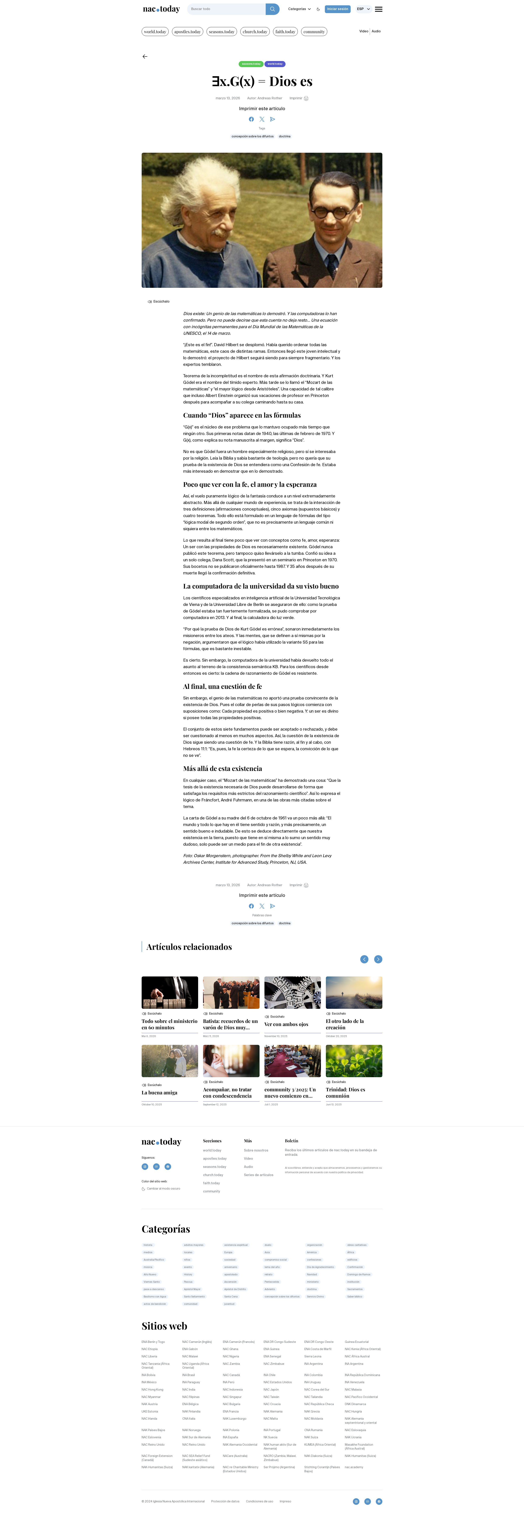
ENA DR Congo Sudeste (280, 1342)
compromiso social (276, 1260)
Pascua (188, 1282)
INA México (149, 1382)
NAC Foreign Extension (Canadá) (157, 1458)
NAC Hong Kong (152, 1389)
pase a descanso (154, 1289)
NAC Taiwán (271, 1397)
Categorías (297, 9)
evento (188, 1267)
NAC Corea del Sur (316, 1389)
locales (188, 1252)
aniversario (230, 1267)
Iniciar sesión (337, 9)
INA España (230, 1437)
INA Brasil (188, 1375)
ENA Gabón (190, 1349)
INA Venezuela (354, 1382)
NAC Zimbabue (274, 1364)
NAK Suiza (311, 1437)
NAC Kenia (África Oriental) (363, 1349)
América (312, 1252)
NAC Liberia (149, 1356)
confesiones (314, 1260)
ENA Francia (231, 1411)
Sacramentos (355, 1289)
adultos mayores (193, 1245)
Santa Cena (231, 1297)
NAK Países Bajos (153, 1430)
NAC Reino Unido (153, 1444)
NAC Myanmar (151, 1397)
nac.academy (354, 1467)
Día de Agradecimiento (320, 1267)
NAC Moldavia (313, 1418)
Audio (376, 31)
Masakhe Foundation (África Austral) (359, 1446)
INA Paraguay (191, 1382)
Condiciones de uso (259, 1501)
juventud (229, 1304)
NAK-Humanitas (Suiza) (360, 1456)
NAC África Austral (357, 1356)
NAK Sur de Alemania (196, 1437)
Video (363, 31)
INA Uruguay (312, 1382)
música (148, 1267)
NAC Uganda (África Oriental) (195, 1366)
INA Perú (228, 1382)
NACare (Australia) (235, 1456)
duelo (268, 1245)
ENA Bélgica (190, 1404)
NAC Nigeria (231, 1356)
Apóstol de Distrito (235, 1289)
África (350, 1252)
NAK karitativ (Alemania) (198, 1467)
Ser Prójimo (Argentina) (279, 1467)
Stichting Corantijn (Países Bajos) (322, 1469)
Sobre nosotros (256, 1150)
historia (148, 1245)
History (188, 1274)
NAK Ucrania (353, 1437)
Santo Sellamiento (194, 1297)
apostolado (230, 1274)
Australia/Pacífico (154, 1260)
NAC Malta (271, 1418)
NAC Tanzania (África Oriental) (155, 1366)
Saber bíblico (354, 1297)
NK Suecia (270, 1437)
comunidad (190, 1304)
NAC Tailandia (313, 1397)
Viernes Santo (152, 1282)
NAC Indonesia (233, 1389)
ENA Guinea (271, 1349)
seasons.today (222, 31)
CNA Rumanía (313, 1430)
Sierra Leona (312, 1356)
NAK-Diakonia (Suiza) (318, 1456)
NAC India (188, 1389)
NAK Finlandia (191, 1411)
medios (148, 1252)
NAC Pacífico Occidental (361, 1397)
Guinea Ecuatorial (357, 1342)
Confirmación (355, 1267)
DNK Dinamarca (355, 1404)
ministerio (312, 1282)
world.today (155, 31)
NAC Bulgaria (231, 1404)
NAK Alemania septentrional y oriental (361, 1420)
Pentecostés (272, 1282)
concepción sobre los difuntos (253, 136)
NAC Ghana (230, 1349)
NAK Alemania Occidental (240, 1444)
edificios (352, 1260)
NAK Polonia (231, 1430)
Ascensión (230, 1282)
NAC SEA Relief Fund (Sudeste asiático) (196, 1458)
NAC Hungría (353, 1411)
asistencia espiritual (236, 1245)
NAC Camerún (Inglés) (197, 1342)
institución (353, 1282)
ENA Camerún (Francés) (239, 1342)
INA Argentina (313, 1364)
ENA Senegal (272, 1356)
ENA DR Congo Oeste (319, 1342)
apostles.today (187, 31)
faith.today (285, 31)
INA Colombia (313, 1375)
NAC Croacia (272, 1404)
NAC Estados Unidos (278, 1382)
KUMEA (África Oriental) (320, 1444)
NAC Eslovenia (151, 1437)
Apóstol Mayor (192, 1289)
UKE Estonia (150, 1411)
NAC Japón (271, 1389)
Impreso (285, 1501)
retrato (268, 1274)
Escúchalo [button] (161, 301)
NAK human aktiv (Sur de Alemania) (280, 1446)
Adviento (270, 1289)
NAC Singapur (232, 1397)
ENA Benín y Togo (153, 1342)
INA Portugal (272, 1430)
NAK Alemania (273, 1411)
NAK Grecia (312, 1411)
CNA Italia (188, 1418)
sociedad (229, 1260)
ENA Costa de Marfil (317, 1349)
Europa (228, 1252)
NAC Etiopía (150, 1349)
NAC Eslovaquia (355, 1430)
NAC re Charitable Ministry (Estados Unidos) (240, 1469)
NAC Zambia (231, 1364)
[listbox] (364, 9)
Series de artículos (258, 1175)
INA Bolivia (148, 1375)
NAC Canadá (231, 1375)
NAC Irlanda (149, 1418)
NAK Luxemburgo (234, 1418)
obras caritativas (357, 1245)
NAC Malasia (353, 1389)
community (314, 31)
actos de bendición (155, 1304)
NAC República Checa (319, 1404)
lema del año (272, 1267)
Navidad (312, 1274)
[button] (152, 1013)
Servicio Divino (315, 1297)
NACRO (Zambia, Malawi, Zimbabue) (280, 1458)
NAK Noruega (191, 1430)
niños (187, 1260)
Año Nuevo (150, 1274)
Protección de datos (225, 1501)
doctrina (284, 136)
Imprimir (296, 98)
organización (314, 1245)
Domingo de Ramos (358, 1274)
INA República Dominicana (362, 1375)
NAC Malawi (190, 1356)
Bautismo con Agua (155, 1297)
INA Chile (270, 1375)
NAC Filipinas (191, 1397)
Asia (267, 1252)
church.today (255, 31)
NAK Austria (150, 1404)
